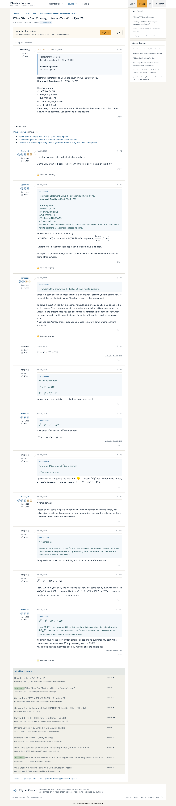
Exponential (46, 22)
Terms (143, 797)
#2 (121, 151)
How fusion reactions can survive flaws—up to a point (43, 136)
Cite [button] (118, 117)
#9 (121, 497)
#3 (121, 185)
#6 (121, 370)
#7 (121, 413)
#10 (120, 531)
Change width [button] (36, 797)
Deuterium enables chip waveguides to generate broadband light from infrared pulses (58, 142)
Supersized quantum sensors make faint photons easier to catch (48, 139)
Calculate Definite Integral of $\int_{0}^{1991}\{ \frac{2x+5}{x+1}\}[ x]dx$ (50, 708)
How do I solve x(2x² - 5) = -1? (29, 678)
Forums (70, 4)
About (136, 797)
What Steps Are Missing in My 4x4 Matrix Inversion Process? (43, 767)
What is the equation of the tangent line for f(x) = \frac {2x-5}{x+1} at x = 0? (51, 747)
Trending (84, 4)
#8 (121, 455)
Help (157, 797)
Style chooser (20, 797)
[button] (63, 3)
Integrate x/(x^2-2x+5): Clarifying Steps (33, 737)
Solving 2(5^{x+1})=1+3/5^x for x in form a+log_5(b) (40, 718)
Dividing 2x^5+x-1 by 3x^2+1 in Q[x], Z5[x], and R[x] (40, 728)
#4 (121, 278)
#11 (120, 575)
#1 (121, 50)
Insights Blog (54, 4)
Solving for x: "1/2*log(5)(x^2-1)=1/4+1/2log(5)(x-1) (39, 698)
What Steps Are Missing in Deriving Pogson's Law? (50, 688)
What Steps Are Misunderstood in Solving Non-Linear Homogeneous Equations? (64, 757)
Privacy (151, 797)
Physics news (19, 132)
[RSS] (162, 797)
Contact (129, 797)
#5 (121, 346)
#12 (120, 609)
